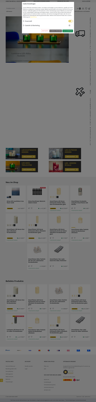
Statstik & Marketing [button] (32, 25)
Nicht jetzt (45, 31)
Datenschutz (33, 17)
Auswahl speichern (55, 31)
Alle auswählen (67, 31)
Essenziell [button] (28, 21)
